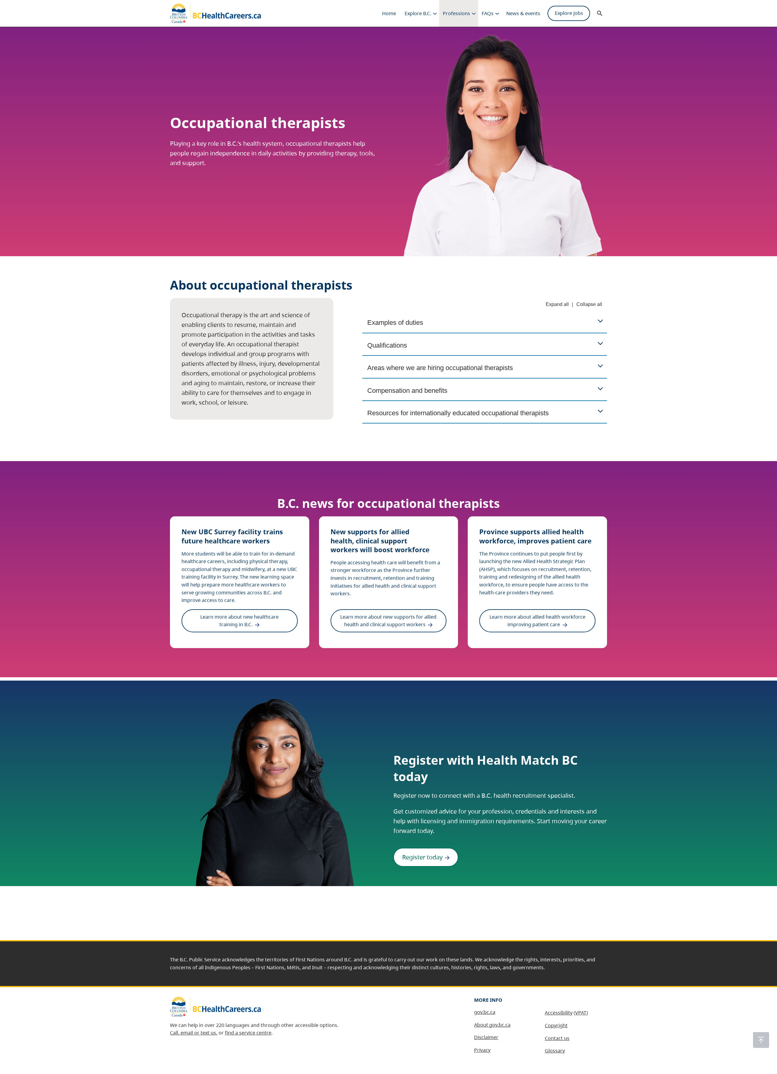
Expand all (557, 304)
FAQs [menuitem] (488, 13)
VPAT (580, 1012)
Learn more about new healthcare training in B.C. (239, 620)
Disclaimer (486, 1037)
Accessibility (558, 1012)
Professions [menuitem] (456, 13)
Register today (422, 857)
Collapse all (589, 304)
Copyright (556, 1025)
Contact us (557, 1038)
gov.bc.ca (484, 1012)
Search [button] (600, 13)
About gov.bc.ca (492, 1024)
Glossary (555, 1050)
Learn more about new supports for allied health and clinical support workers (388, 620)
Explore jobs (569, 13)
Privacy (482, 1050)
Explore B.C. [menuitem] (418, 13)
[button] (761, 1040)
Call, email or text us (193, 1032)
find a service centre (248, 1032)
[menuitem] (389, 13)
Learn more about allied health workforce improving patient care (537, 620)
